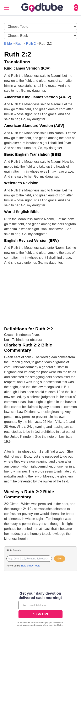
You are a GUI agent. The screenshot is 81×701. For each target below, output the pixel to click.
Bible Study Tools (30, 565)
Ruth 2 (31, 43)
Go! (59, 558)
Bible (8, 43)
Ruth (18, 43)
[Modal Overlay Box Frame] (40, 609)
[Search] (76, 7)
